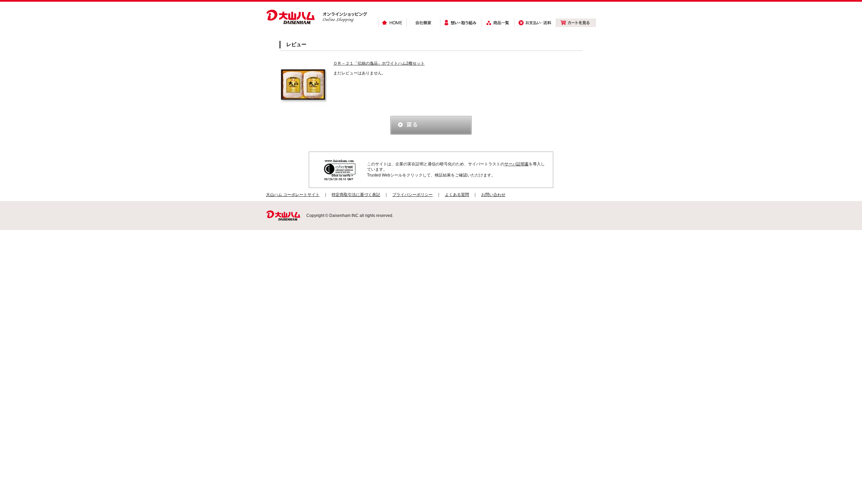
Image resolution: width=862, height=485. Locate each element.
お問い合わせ (493, 194)
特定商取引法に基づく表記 (356, 194)
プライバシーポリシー (412, 194)
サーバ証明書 (516, 164)
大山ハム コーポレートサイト (293, 194)
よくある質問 (457, 194)
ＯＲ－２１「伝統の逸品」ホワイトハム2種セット (379, 63)
